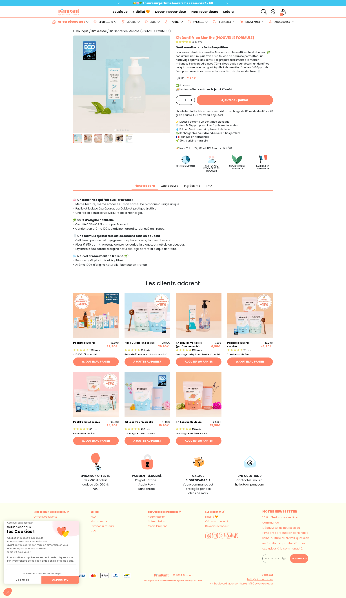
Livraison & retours (102, 526)
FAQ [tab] (209, 186)
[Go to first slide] (227, 3)
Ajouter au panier (234, 100)
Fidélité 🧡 (141, 11)
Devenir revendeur (217, 526)
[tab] (115, 130)
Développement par (173, 580)
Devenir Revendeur (170, 11)
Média (228, 11)
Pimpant (188, 575)
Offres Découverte (45, 516)
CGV (93, 530)
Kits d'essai (99, 31)
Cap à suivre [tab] (169, 186)
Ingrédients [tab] (192, 186)
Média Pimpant (157, 526)
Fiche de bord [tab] (144, 186)
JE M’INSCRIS (299, 558)
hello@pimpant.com (249, 484)
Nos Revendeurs (204, 11)
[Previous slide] (119, 3)
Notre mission (156, 521)
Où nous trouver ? (216, 521)
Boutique (120, 11)
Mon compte (99, 521)
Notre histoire (156, 516)
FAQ (93, 516)
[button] (77, 138)
